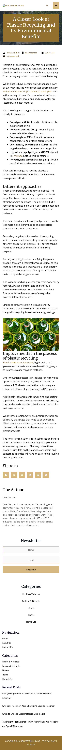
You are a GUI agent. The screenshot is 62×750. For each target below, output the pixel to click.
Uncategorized (31, 53)
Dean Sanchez (13, 53)
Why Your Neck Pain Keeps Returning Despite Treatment (28, 706)
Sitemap (31, 744)
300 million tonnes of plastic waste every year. (27, 91)
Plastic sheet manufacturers (18, 362)
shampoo (17, 155)
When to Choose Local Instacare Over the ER (23, 714)
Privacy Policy (49, 741)
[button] (47, 5)
